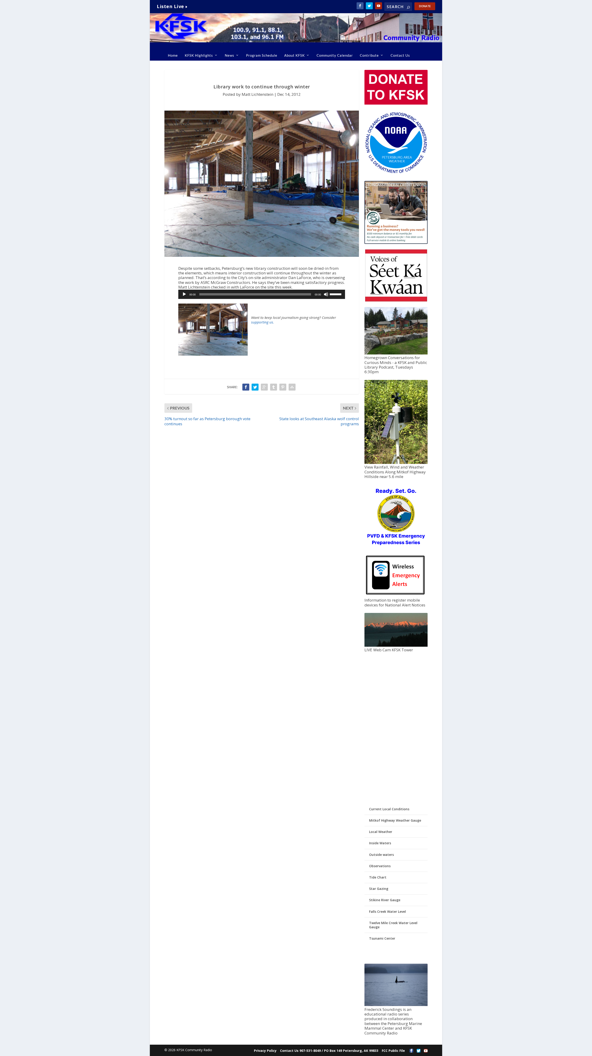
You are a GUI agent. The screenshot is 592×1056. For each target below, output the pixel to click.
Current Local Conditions (389, 809)
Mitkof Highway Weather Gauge (395, 820)
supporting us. (262, 322)
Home (173, 55)
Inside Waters (380, 843)
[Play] (184, 294)
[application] (261, 294)
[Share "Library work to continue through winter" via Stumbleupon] (292, 387)
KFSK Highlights (199, 55)
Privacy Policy (265, 1050)
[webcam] (395, 645)
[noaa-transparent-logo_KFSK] (395, 173)
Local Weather (380, 831)
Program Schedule (261, 55)
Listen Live (170, 6)
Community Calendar (335, 55)
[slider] (336, 294)
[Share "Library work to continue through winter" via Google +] (264, 387)
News (229, 55)
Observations (380, 866)
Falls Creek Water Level (387, 911)
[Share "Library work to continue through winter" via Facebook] (245, 387)
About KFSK (294, 55)
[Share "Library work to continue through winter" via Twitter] (255, 387)
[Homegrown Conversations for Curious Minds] (395, 353)
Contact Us (400, 55)
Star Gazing (378, 888)
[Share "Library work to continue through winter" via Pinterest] (282, 387)
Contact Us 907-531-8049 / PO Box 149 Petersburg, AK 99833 (329, 1050)
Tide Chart (377, 877)
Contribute (369, 55)
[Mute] (326, 294)
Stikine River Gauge (384, 900)
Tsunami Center (382, 938)
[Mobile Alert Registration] (395, 595)
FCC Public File (393, 1050)
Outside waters (381, 854)
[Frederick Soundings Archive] (395, 1005)
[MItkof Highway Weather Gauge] (395, 462)
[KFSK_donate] (395, 103)
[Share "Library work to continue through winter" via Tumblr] (273, 387)
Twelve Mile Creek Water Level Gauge (393, 925)
